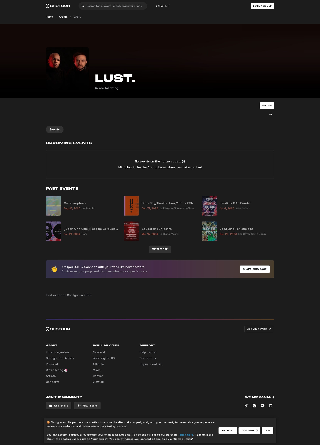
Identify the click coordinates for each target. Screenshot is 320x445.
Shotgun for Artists (60, 358)
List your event (257, 329)
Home (49, 16)
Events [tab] (55, 129)
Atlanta (98, 364)
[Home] (58, 6)
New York (99, 352)
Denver (98, 376)
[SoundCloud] (270, 114)
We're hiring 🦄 (57, 370)
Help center (148, 352)
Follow (267, 105)
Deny (267, 430)
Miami (97, 370)
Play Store (90, 405)
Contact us (148, 358)
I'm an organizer (57, 352)
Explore (161, 5)
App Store (61, 405)
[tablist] (160, 129)
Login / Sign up (262, 5)
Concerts (52, 382)
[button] (267, 105)
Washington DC (104, 358)
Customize (247, 430)
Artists (63, 16)
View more (160, 249)
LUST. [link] (77, 16)
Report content (151, 364)
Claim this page (255, 269)
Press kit (52, 364)
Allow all (227, 430)
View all (98, 382)
